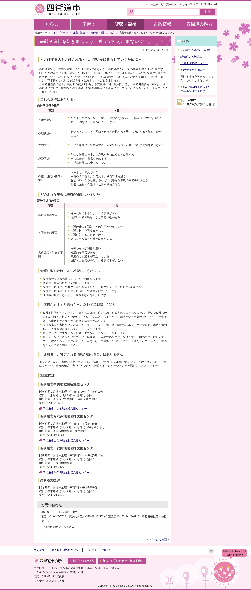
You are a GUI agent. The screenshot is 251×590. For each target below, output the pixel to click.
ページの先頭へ (160, 539)
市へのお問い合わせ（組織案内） (123, 560)
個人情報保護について (65, 549)
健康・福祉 (79, 32)
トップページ (60, 32)
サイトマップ (190, 4)
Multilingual (210, 4)
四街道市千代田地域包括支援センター (66, 472)
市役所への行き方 (83, 560)
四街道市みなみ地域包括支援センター (66, 440)
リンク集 (39, 549)
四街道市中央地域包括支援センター (65, 408)
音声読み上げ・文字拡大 (162, 4)
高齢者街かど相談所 (192, 69)
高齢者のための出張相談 (195, 50)
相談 (112, 32)
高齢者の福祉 (97, 32)
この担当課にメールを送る (58, 526)
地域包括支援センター (194, 63)
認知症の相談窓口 (191, 56)
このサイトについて (98, 549)
